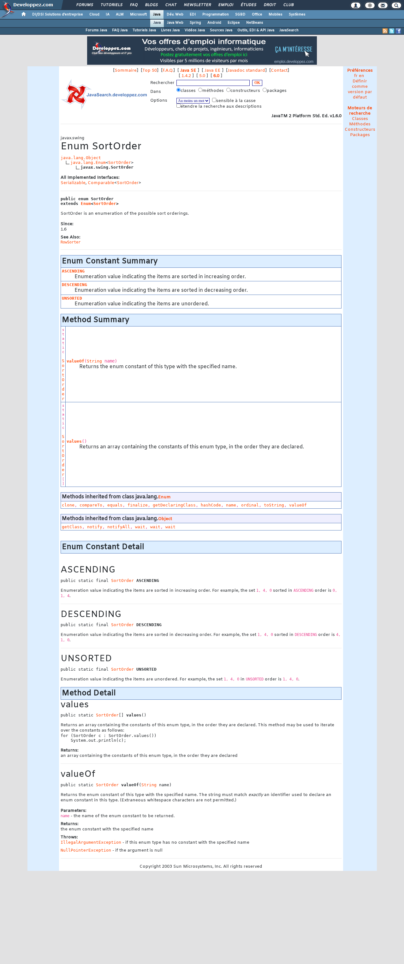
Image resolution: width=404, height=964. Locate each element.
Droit (269, 5)
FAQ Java (120, 30)
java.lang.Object (81, 157)
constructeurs (245, 90)
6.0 (216, 76)
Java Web (175, 23)
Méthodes (360, 124)
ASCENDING (73, 271)
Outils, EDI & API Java (255, 30)
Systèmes (297, 14)
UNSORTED (72, 298)
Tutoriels (111, 5)
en (361, 76)
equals (114, 505)
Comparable (101, 183)
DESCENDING (74, 284)
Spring (195, 23)
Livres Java (170, 30)
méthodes (213, 90)
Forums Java (96, 30)
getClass (72, 526)
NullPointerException (86, 850)
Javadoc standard (246, 70)
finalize (138, 505)
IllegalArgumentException (91, 842)
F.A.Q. (168, 70)
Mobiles (275, 14)
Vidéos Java (195, 30)
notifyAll (118, 526)
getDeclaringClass (174, 505)
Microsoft (138, 14)
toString (274, 505)
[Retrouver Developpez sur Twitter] (391, 30)
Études (248, 5)
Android (214, 23)
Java (156, 14)
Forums (84, 5)
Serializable (73, 183)
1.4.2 (186, 76)
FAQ (133, 5)
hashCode (211, 505)
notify (94, 526)
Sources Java (221, 30)
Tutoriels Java (144, 30)
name (231, 505)
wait (140, 526)
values (74, 441)
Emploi (225, 5)
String (94, 361)
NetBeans (254, 23)
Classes (360, 119)
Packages (360, 135)
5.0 (202, 76)
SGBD (240, 14)
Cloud (94, 14)
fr (356, 76)
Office (257, 14)
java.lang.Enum (88, 162)
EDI (193, 14)
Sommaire (126, 70)
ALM (120, 14)
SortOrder (119, 162)
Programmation (215, 14)
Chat (170, 5)
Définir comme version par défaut (360, 89)
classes (189, 90)
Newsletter (197, 5)
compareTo (91, 505)
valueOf (75, 361)
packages (277, 90)
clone (68, 505)
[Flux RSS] (385, 30)
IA (108, 14)
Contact (279, 70)
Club (288, 5)
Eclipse (234, 23)
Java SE (188, 70)
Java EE (212, 70)
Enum (86, 203)
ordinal (250, 505)
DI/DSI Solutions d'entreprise (57, 14)
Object (165, 519)
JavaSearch (289, 30)
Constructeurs (360, 129)
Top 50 (149, 70)
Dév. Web (175, 14)
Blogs (151, 5)
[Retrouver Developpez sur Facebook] (398, 30)
